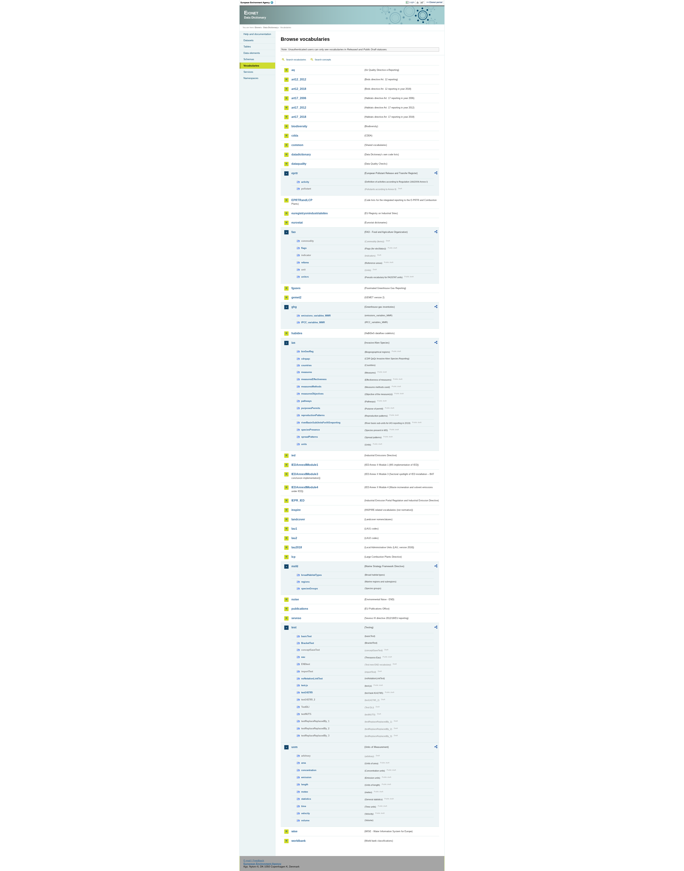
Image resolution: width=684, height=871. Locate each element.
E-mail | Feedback (253, 860)
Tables (247, 46)
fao (293, 232)
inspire (296, 509)
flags (304, 248)
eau (303, 657)
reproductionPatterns (313, 415)
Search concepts (323, 60)
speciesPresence (310, 429)
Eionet (258, 27)
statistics (306, 799)
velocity (305, 813)
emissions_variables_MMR (316, 315)
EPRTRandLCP (301, 200)
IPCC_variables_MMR (313, 322)
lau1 (294, 528)
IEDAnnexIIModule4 (304, 487)
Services (248, 71)
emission (306, 777)
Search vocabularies (296, 60)
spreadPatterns (309, 437)
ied (293, 455)
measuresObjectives (312, 393)
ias (293, 342)
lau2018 (296, 547)
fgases (295, 288)
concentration (308, 770)
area (303, 763)
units (304, 444)
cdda (294, 135)
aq (293, 69)
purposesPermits (310, 408)
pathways (306, 401)
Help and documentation (257, 34)
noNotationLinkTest (312, 678)
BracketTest (307, 643)
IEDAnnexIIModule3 (304, 474)
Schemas (248, 59)
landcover (298, 519)
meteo (304, 791)
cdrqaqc (305, 358)
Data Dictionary (270, 27)
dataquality (298, 163)
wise (294, 831)
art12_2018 (298, 88)
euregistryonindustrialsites (309, 213)
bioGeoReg (307, 351)
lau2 (294, 538)
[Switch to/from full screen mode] (423, 2)
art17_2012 (298, 107)
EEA (258, 2)
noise (295, 599)
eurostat (297, 222)
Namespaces (250, 78)
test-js (304, 685)
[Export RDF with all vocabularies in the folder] (435, 173)
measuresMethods (311, 386)
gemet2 (296, 297)
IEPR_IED (298, 500)
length (304, 784)
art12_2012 (298, 79)
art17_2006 (298, 98)
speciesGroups (309, 588)
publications (299, 608)
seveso (296, 618)
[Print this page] (418, 2)
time (303, 806)
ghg (294, 306)
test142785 (307, 692)
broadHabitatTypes (311, 575)
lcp (293, 556)
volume (305, 820)
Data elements (251, 53)
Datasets (248, 40)
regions (305, 581)
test (293, 627)
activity (305, 182)
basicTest (306, 636)
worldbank (298, 840)
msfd (294, 566)
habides (296, 333)
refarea (305, 262)
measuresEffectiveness (314, 379)
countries (306, 365)
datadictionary (301, 154)
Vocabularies (251, 65)
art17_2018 (298, 116)
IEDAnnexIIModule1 (304, 464)
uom (294, 747)
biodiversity (299, 126)
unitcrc (305, 276)
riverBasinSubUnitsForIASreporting (320, 422)
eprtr (294, 173)
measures (306, 372)
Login (411, 2)
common (297, 145)
